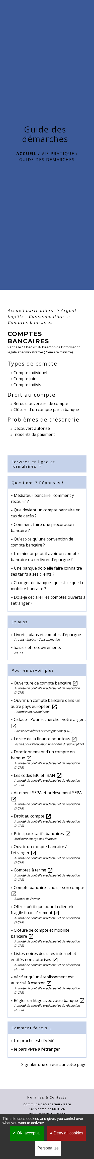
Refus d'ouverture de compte (41, 403)
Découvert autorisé (32, 428)
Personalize (48, 1148)
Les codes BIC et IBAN (38, 775)
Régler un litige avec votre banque (49, 1000)
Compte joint (26, 378)
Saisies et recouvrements (37, 647)
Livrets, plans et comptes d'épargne (47, 634)
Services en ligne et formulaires (33, 464)
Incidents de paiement (34, 434)
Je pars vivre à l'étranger (37, 1049)
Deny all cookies (68, 1133)
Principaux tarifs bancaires (42, 833)
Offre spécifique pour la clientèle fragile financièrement (42, 909)
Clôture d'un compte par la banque (46, 409)
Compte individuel (30, 372)
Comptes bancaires (30, 322)
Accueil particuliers (31, 310)
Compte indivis (27, 384)
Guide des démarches (47, 159)
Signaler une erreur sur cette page (53, 1064)
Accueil (26, 153)
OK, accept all (29, 1133)
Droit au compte (32, 816)
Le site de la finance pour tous (45, 738)
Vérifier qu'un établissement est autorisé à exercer (42, 980)
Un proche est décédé (34, 1040)
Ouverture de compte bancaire (46, 683)
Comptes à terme (33, 870)
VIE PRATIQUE (58, 153)
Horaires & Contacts (47, 1097)
